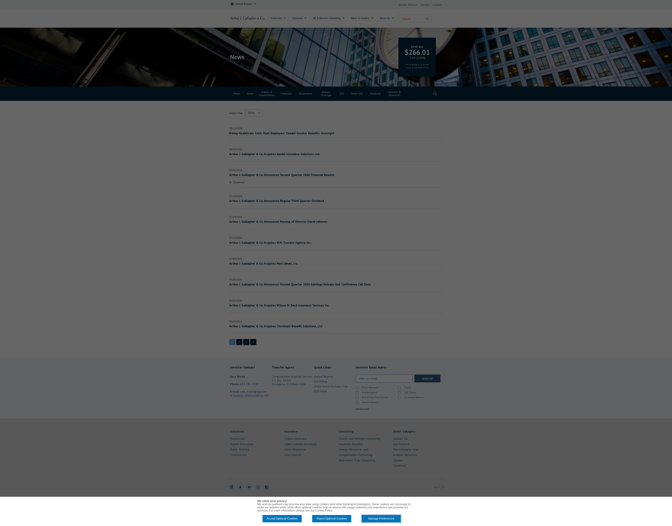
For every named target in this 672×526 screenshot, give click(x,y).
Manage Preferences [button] (381, 518)
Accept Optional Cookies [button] (282, 518)
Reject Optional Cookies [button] (332, 518)
